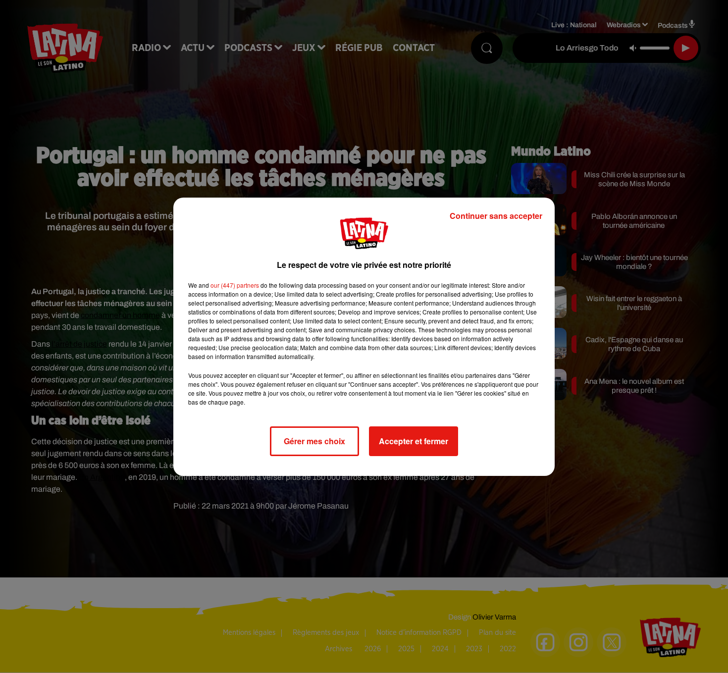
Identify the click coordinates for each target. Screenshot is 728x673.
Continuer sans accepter (496, 215)
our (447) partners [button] (234, 285)
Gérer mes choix (314, 441)
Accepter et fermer (413, 441)
